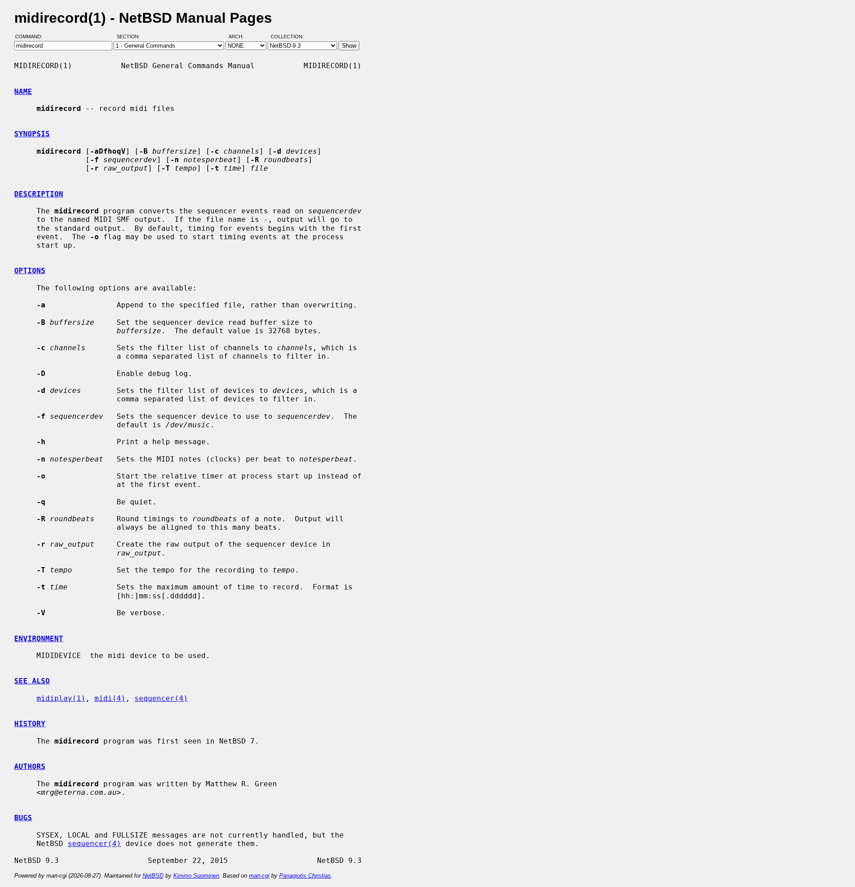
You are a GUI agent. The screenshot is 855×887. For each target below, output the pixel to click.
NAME (23, 91)
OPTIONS (29, 270)
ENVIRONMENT (38, 638)
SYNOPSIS (32, 134)
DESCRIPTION (38, 194)
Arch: (240, 37)
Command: (31, 37)
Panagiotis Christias (305, 875)
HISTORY (29, 723)
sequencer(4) (161, 698)
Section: (130, 37)
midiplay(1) (61, 698)
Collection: (287, 37)
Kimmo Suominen (196, 875)
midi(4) (110, 698)
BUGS (23, 817)
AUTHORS (29, 766)
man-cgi (259, 875)
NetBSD (152, 875)
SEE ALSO (32, 681)
